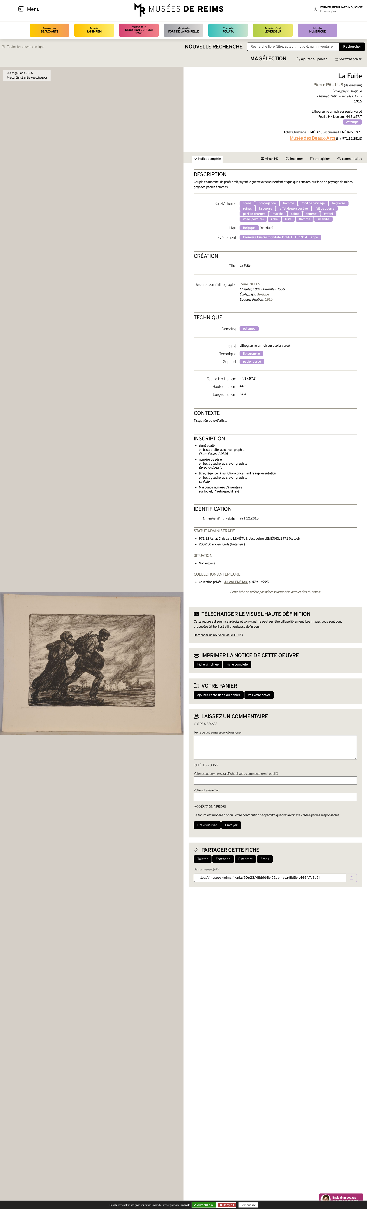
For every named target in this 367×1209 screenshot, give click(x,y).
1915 (269, 300)
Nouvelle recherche (214, 47)
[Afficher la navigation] (21, 9)
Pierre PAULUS (250, 284)
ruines (247, 209)
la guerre (338, 203)
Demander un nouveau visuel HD (216, 635)
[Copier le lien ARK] (351, 878)
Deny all (228, 1205)
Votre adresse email (206, 790)
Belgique (249, 228)
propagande (267, 203)
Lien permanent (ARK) (207, 869)
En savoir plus (328, 11)
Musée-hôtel (272, 30)
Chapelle (228, 30)
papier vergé (252, 362)
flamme (304, 219)
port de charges (254, 214)
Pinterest (245, 859)
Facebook (223, 859)
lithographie (251, 354)
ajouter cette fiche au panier (218, 695)
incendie (323, 219)
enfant (328, 214)
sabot (295, 214)
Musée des (49, 30)
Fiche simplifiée (208, 665)
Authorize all (205, 1205)
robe (274, 219)
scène (247, 203)
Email (265, 859)
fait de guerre (325, 209)
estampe (352, 122)
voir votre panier (350, 59)
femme (311, 214)
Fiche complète (237, 665)
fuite (288, 219)
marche (277, 214)
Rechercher (352, 47)
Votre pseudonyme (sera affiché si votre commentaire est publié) (236, 774)
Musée (94, 30)
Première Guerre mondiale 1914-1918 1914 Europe (280, 237)
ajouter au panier (314, 59)
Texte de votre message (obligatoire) (217, 733)
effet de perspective (293, 209)
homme (288, 203)
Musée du (183, 30)
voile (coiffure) (253, 219)
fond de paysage (313, 203)
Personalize (248, 1205)
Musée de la (138, 30)
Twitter (202, 859)
